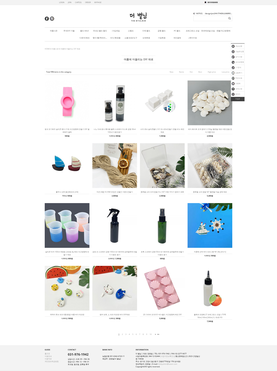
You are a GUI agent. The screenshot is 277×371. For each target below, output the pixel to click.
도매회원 (146, 37)
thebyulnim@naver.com (167, 364)
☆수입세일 (115, 30)
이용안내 (48, 356)
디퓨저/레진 (84, 37)
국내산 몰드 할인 (100, 30)
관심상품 (238, 46)
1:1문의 (238, 67)
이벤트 (237, 83)
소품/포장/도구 (131, 37)
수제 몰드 (146, 30)
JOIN (69, 2)
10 (151, 334)
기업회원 (161, 37)
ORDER (88, 2)
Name (181, 72)
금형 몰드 (162, 30)
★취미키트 (192, 37)
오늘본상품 (239, 51)
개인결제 (177, 37)
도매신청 (238, 89)
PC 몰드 (177, 30)
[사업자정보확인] (167, 356)
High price (212, 72)
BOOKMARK (213, 2)
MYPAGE (97, 2)
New (171, 72)
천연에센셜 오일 (208, 30)
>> (158, 334)
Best (200, 72)
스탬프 (131, 30)
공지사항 (238, 57)
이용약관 (48, 359)
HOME (47, 49)
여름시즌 (53, 30)
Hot (191, 72)
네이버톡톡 (239, 62)
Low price (225, 72)
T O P (238, 99)
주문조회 (238, 78)
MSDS (237, 94)
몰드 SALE (84, 30)
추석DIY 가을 (69, 30)
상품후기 (238, 73)
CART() (78, 2)
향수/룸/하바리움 (100, 37)
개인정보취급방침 (52, 361)
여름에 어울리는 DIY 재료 (70, 49)
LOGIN (61, 2)
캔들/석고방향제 (223, 30)
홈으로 (47, 353)
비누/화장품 (115, 37)
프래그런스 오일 (192, 30)
